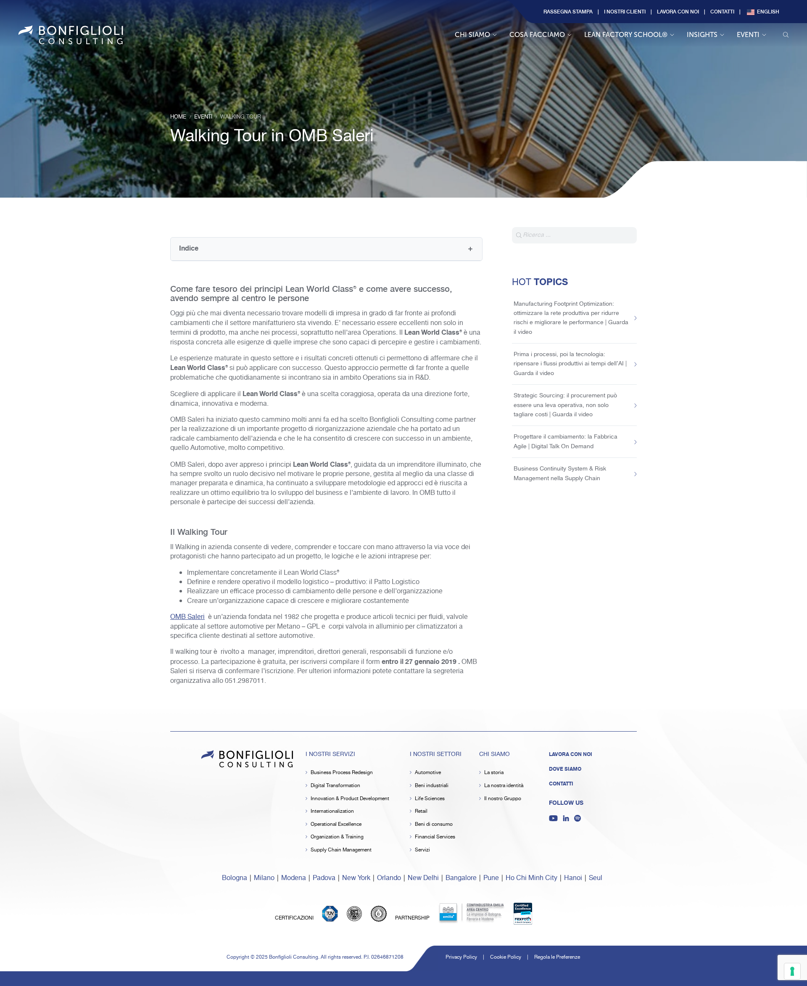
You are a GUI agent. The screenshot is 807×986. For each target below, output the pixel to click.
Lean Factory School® (625, 35)
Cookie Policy (505, 957)
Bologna (234, 878)
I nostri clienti (625, 11)
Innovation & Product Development (350, 799)
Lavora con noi (678, 11)
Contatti (722, 11)
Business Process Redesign (342, 773)
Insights (702, 35)
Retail (421, 811)
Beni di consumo (434, 824)
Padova (324, 878)
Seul (595, 878)
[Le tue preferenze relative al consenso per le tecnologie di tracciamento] (792, 971)
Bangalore (461, 878)
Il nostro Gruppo (502, 799)
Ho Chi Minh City (531, 878)
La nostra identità (503, 786)
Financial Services (435, 837)
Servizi (422, 850)
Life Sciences (430, 799)
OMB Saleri (187, 617)
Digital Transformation (335, 786)
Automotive (428, 773)
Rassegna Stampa (568, 11)
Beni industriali (431, 786)
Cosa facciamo (537, 35)
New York (356, 878)
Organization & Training (337, 837)
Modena (293, 878)
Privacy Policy (461, 957)
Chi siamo (472, 35)
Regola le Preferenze (557, 957)
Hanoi (573, 878)
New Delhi (423, 878)
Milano (264, 878)
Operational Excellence (336, 824)
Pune (491, 878)
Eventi (748, 35)
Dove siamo (565, 769)
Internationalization (332, 811)
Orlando (389, 878)
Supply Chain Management (341, 850)
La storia (494, 773)
